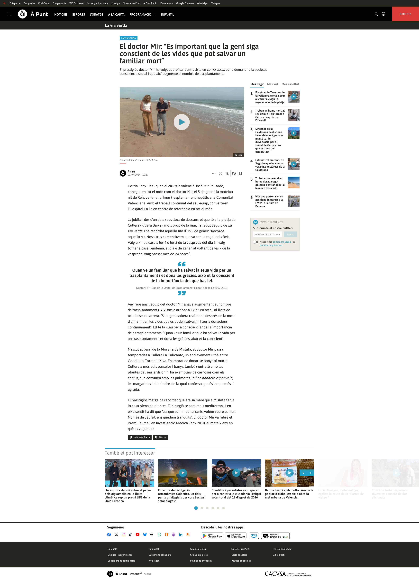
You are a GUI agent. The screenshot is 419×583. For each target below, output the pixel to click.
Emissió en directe (282, 549)
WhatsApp (202, 3)
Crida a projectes (199, 555)
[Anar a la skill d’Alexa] (254, 536)
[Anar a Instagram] (124, 534)
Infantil (167, 14)
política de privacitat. (271, 245)
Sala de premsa (198, 549)
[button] (196, 508)
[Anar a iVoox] (167, 534)
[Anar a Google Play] (212, 536)
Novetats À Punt (131, 3)
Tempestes (29, 3)
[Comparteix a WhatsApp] (220, 173)
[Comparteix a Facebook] (234, 173)
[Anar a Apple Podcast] (174, 534)
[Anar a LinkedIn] (181, 534)
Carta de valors (239, 555)
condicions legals (282, 241)
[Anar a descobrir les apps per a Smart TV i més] (275, 536)
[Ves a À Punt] (33, 14)
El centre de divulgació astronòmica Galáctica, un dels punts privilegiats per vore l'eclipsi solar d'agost (181, 495)
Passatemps (166, 3)
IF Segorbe (14, 3)
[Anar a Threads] (152, 534)
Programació (140, 14)
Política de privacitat (201, 560)
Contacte (112, 549)
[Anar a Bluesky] (145, 534)
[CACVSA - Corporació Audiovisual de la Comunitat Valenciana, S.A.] (288, 574)
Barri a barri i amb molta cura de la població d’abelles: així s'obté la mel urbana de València (289, 493)
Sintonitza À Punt (240, 549)
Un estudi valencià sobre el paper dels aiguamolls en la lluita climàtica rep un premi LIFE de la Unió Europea (128, 495)
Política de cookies (241, 560)
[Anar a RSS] (188, 534)
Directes (405, 13)
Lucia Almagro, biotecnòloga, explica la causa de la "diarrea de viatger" (341, 493)
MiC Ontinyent (76, 3)
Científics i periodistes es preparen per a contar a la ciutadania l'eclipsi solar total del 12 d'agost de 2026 (236, 493)
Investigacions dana (97, 3)
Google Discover (185, 3)
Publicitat (154, 549)
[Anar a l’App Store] (236, 536)
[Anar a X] (117, 534)
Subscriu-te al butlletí (160, 555)
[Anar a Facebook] (109, 534)
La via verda (116, 25)
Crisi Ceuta (44, 3)
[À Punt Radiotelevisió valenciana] (124, 574)
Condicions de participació (121, 560)
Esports (78, 14)
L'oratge (115, 3)
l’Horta (162, 437)
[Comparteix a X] (227, 173)
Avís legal (154, 560)
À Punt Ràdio (150, 3)
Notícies (60, 14)
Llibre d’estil (279, 555)
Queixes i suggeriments (120, 555)
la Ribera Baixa (142, 437)
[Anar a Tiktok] (131, 534)
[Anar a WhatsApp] (160, 534)
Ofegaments (59, 3)
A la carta (116, 14)
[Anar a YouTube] (138, 534)
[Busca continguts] (376, 14)
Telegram (216, 3)
